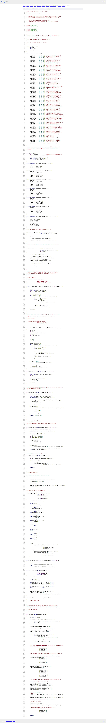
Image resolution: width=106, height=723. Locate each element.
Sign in (103, 2)
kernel (31, 6)
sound (59, 6)
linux (24, 6)
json (104, 721)
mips (63, 6)
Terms (14, 721)
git (35, 6)
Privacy (10, 721)
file (48, 9)
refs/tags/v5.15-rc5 (51, 6)
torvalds (39, 6)
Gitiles (7, 721)
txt (101, 721)
